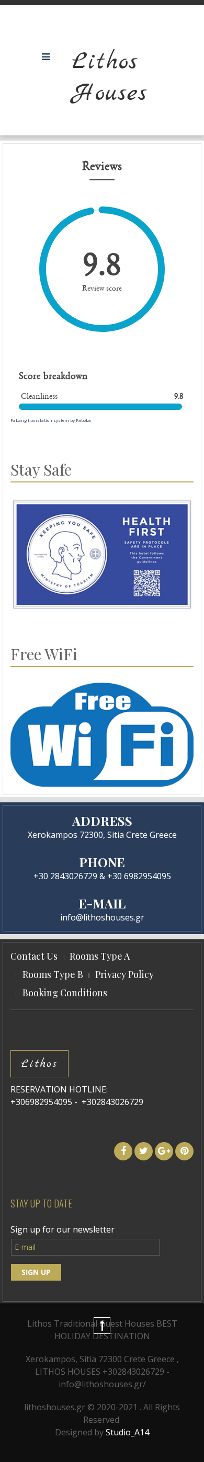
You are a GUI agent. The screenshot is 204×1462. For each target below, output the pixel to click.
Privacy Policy (124, 974)
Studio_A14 (127, 1432)
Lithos (39, 1064)
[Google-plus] (164, 1151)
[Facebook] (123, 1151)
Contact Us (34, 956)
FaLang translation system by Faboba (50, 420)
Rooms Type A (100, 956)
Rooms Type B (52, 974)
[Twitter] (143, 1151)
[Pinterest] (184, 1151)
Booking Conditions (64, 992)
